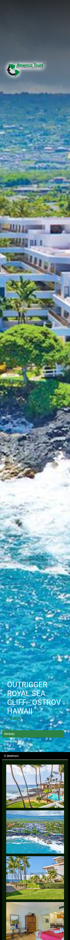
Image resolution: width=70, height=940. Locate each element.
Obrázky (9, 734)
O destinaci (11, 756)
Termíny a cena (14, 741)
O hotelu (9, 748)
